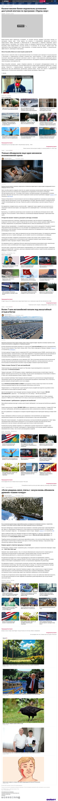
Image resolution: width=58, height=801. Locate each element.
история (12, 580)
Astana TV (52, 194)
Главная (3, 5)
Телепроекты (20, 1)
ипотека (9, 95)
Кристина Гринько (7, 158)
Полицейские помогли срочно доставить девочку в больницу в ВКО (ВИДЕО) (39, 485)
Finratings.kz (12, 349)
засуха (8, 580)
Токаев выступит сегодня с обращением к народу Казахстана (43, 304)
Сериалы (25, 1)
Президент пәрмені (29, 3)
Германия (4, 580)
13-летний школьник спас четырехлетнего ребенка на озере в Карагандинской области (21, 752)
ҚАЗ (52, 1)
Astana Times (3, 3)
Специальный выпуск (21, 3)
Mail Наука (10, 196)
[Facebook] (2, 797)
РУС (55, 1)
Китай (3, 431)
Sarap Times (8, 3)
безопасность (14, 431)
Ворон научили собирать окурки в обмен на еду (13, 723)
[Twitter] (4, 797)
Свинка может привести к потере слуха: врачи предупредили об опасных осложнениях (21, 782)
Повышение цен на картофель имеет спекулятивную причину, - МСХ (17, 144)
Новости (14, 1)
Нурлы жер (4, 95)
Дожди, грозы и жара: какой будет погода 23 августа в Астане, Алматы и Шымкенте (21, 630)
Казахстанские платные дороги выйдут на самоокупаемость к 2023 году (40, 148)
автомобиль (8, 431)
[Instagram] (6, 797)
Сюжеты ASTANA (9, 5)
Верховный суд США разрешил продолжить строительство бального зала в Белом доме (21, 694)
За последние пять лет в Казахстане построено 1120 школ (15, 481)
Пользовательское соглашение (7, 791)
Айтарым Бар (14, 3)
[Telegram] (10, 797)
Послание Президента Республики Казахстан (10, 792)
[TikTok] (14, 797)
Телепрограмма (31, 1)
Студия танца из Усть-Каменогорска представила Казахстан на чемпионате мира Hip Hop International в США (26, 301)
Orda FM (37, 1)
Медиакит (3, 795)
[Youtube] (12, 797)
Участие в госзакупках (6, 794)
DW (53, 530)
